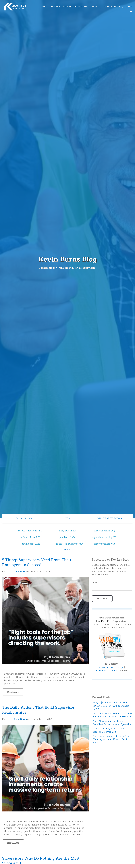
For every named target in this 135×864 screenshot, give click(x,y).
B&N (112, 667)
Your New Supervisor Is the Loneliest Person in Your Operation (112, 722)
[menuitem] (44, 6)
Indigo (120, 667)
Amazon (103, 667)
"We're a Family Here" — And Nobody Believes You (109, 730)
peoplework (67, 537)
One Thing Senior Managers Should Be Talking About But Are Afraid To (112, 715)
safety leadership (30, 531)
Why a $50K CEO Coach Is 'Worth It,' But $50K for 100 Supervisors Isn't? (111, 706)
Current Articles (24, 518)
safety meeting (104, 531)
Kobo (115, 670)
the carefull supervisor (69, 544)
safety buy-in (67, 531)
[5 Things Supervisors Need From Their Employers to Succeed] (45, 668)
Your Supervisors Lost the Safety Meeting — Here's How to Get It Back (111, 739)
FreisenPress (103, 670)
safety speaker (104, 544)
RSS (67, 518)
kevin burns (31, 544)
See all (67, 549)
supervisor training (104, 537)
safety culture (30, 537)
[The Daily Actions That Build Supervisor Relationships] (45, 816)
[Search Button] (131, 11)
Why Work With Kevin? (110, 518)
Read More (13, 692)
